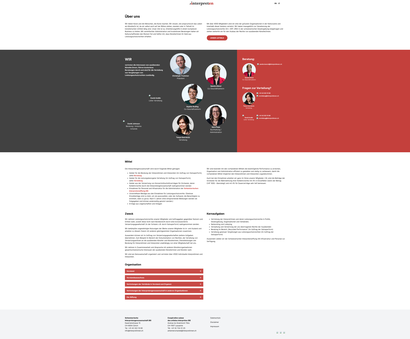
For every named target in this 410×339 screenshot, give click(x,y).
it (279, 3)
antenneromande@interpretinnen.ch (182, 331)
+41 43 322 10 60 (135, 328)
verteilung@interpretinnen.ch (269, 96)
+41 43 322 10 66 (264, 93)
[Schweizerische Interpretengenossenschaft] (205, 2)
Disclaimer (214, 322)
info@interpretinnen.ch (134, 331)
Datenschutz (215, 318)
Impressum (214, 326)
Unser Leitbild (217, 38)
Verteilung (138, 181)
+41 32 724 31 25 (178, 328)
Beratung (138, 175)
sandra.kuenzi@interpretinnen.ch (271, 64)
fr (276, 3)
